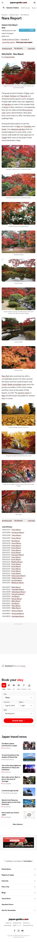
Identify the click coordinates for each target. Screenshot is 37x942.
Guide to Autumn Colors (10, 39)
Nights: (21, 702)
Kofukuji (13, 96)
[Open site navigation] (34, 2)
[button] (34, 869)
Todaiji (6, 96)
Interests (5, 15)
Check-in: (7, 702)
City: (5, 694)
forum (23, 666)
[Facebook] (14, 930)
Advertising (7, 925)
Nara (27, 93)
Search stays (17, 721)
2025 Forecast (25, 8)
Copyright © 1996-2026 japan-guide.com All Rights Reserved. (18, 936)
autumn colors (24, 393)
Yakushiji (23, 96)
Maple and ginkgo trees (17, 384)
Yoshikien (28, 126)
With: (5, 710)
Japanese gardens (18, 129)
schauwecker (9, 57)
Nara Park (5, 376)
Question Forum (7, 904)
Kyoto (5, 107)
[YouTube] (22, 930)
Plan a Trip (5, 887)
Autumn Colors (14, 15)
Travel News (6, 899)
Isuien (4, 129)
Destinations (6, 869)
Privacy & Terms (28, 925)
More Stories (17, 824)
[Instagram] (18, 930)
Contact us (26, 923)
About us (8, 923)
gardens (8, 104)
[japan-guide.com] (18, 3)
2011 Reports (25, 15)
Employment (17, 923)
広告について (17, 925)
